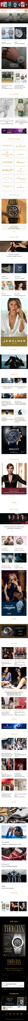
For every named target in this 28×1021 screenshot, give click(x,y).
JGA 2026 (6, 775)
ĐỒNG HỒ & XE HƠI (5, 399)
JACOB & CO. (9, 865)
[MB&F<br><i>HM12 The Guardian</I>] (14, 875)
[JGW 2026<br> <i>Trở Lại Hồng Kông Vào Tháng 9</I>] (20, 744)
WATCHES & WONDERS (6, 660)
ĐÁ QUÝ (3, 274)
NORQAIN (7, 419)
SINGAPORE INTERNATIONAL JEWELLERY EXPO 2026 (14, 694)
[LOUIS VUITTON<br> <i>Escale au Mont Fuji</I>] (20, 540)
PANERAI (20, 567)
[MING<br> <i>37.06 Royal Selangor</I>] (20, 33)
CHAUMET (19, 277)
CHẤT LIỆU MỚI (17, 564)
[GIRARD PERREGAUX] (7, 186)
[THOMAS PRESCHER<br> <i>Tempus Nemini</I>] (14, 521)
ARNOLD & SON (6, 566)
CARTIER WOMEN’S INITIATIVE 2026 (7, 795)
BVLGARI (20, 295)
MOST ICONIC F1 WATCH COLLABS (7, 403)
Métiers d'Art (4, 546)
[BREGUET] (21, 178)
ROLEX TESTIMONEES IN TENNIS (20, 387)
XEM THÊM (14, 349)
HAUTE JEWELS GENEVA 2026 (7, 713)
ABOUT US (19, 10)
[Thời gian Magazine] (3, 10)
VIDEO (2, 840)
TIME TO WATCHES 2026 (20, 663)
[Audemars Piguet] (7, 146)
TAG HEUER (20, 403)
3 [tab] (15, 231)
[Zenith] (21, 186)
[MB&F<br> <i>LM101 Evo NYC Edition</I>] (14, 211)
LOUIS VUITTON (19, 549)
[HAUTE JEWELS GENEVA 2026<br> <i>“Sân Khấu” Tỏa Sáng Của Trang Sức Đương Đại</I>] (7, 703)
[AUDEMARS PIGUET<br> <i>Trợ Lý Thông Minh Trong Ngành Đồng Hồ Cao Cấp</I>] (20, 412)
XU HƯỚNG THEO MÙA (6, 40)
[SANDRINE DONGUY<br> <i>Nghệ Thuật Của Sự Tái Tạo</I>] (14, 475)
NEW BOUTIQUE (5, 84)
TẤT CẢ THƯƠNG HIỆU (14, 195)
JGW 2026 (20, 755)
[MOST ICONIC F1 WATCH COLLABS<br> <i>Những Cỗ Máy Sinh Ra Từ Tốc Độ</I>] (7, 395)
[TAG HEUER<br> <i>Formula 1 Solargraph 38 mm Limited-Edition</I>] (20, 395)
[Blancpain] (21, 146)
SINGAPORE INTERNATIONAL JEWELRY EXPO (14, 690)
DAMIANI (4, 277)
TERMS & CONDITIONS (13, 989)
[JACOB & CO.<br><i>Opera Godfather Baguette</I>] (14, 853)
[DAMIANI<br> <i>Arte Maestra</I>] (7, 268)
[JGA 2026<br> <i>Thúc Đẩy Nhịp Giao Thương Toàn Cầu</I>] (7, 764)
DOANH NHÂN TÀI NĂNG (14, 489)
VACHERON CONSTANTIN (7, 550)
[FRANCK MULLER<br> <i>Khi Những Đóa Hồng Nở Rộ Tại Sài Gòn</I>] (7, 744)
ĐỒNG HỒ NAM (7, 119)
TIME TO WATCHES (18, 660)
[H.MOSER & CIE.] (21, 170)
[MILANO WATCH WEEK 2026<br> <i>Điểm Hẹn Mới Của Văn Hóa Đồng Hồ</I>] (20, 785)
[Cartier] (21, 154)
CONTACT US (5, 989)
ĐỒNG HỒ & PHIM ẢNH (8, 384)
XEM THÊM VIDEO (14, 892)
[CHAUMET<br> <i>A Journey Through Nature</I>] (20, 268)
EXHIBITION (16, 84)
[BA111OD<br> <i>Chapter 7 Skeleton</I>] (7, 33)
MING (19, 43)
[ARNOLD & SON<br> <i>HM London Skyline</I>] (7, 558)
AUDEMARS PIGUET (20, 420)
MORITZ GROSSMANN (6, 122)
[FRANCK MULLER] (7, 178)
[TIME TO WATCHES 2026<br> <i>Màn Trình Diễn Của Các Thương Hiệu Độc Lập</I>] (20, 653)
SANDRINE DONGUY (14, 491)
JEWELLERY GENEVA (18, 710)
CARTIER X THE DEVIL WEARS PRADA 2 (8, 387)
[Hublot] (7, 170)
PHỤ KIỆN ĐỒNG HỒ (18, 416)
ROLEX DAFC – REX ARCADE (7, 87)
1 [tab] (11, 912)
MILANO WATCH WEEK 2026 (20, 795)
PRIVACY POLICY (22, 989)
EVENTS (3, 751)
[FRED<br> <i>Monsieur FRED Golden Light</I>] (14, 249)
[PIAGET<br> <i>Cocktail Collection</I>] (7, 285)
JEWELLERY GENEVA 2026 (20, 713)
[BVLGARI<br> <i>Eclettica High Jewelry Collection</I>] (20, 285)
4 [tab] (15, 912)
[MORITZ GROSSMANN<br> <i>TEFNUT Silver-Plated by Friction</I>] (7, 107)
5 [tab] (16, 912)
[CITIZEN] (7, 162)
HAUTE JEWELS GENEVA (6, 710)
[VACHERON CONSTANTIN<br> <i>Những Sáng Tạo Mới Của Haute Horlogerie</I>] (7, 540)
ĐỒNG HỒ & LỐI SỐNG (20, 384)
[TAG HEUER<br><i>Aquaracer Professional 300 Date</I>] (14, 832)
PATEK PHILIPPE (19, 87)
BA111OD (6, 43)
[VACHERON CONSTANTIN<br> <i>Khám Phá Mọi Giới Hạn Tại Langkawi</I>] (20, 764)
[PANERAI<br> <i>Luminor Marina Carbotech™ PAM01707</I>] (20, 558)
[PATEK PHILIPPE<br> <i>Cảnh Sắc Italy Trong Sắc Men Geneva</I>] (20, 77)
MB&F (14, 227)
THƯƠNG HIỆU (14, 225)
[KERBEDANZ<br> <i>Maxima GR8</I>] (14, 58)
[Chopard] (21, 162)
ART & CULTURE (17, 40)
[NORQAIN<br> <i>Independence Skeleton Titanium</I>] (7, 412)
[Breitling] (7, 154)
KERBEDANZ (14, 65)
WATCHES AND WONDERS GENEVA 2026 (7, 663)
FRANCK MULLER (6, 755)
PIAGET (6, 294)
